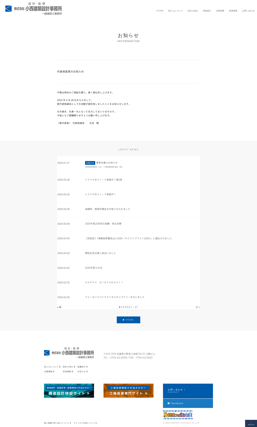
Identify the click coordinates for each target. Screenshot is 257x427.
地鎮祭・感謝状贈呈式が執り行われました (107, 209)
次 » (198, 307)
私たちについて (51, 367)
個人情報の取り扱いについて (56, 423)
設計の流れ (68, 367)
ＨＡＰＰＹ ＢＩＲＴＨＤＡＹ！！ (104, 282)
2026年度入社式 (93, 268)
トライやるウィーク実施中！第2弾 (103, 179)
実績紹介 (81, 367)
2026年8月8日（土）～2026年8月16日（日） (104, 167)
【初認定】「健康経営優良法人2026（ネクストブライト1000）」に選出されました (128, 238)
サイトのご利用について (84, 423)
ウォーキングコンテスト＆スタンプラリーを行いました (115, 297)
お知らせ (81, 371)
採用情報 (67, 371)
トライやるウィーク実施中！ (100, 194)
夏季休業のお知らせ (107, 163)
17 (136, 307)
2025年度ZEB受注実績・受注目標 (103, 223)
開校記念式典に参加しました (100, 253)
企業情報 (48, 371)
